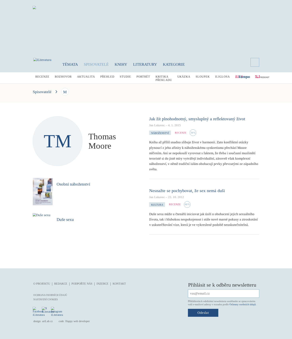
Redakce (60, 283)
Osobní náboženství (73, 184)
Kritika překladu (164, 78)
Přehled (107, 76)
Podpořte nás (82, 283)
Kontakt (119, 283)
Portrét (143, 76)
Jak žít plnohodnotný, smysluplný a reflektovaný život (197, 118)
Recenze (42, 76)
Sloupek (203, 76)
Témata (70, 64)
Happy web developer (77, 321)
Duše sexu (65, 219)
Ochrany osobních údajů (242, 304)
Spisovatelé (96, 64)
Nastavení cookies (45, 299)
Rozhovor (63, 76)
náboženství (160, 133)
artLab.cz (47, 321)
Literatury (145, 64)
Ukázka (183, 76)
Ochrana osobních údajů (50, 295)
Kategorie (174, 64)
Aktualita (86, 76)
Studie (125, 76)
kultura (157, 204)
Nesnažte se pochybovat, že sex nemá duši (187, 190)
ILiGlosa (222, 76)
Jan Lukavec (157, 125)
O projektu (41, 283)
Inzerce (102, 283)
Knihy (121, 64)
